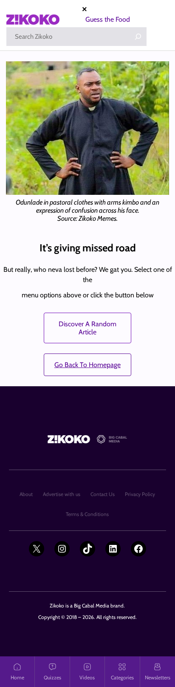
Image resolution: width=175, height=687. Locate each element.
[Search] (138, 36)
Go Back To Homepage (87, 365)
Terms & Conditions (87, 514)
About (26, 494)
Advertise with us (61, 494)
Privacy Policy (140, 494)
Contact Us (102, 494)
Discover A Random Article (87, 328)
